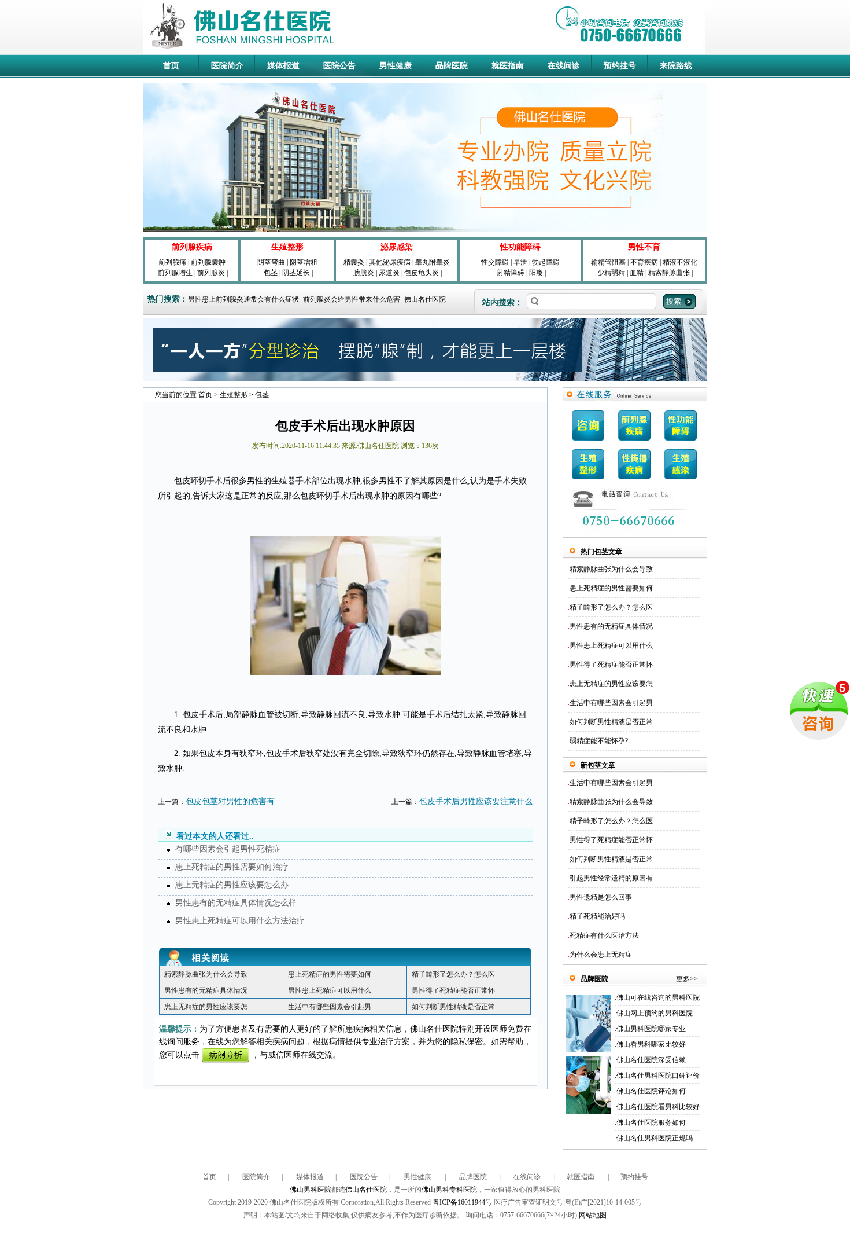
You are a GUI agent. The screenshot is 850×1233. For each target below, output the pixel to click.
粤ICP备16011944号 (462, 1202)
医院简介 (227, 65)
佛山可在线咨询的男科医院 (658, 997)
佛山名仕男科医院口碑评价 (658, 1075)
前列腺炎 (211, 273)
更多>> (687, 979)
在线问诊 (564, 65)
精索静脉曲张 (669, 273)
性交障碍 (495, 262)
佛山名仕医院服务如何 (651, 1122)
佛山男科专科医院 (449, 1190)
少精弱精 (611, 273)
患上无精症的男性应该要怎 (205, 1007)
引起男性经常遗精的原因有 (611, 878)
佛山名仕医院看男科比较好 (658, 1107)
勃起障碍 (546, 262)
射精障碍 (510, 273)
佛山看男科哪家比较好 (651, 1044)
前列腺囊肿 (208, 262)
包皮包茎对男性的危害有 (230, 801)
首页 (171, 65)
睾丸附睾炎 (432, 262)
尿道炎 (389, 273)
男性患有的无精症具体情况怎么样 (236, 902)
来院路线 (676, 65)
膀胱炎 (363, 273)
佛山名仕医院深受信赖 (651, 1060)
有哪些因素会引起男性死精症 (227, 849)
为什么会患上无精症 (601, 955)
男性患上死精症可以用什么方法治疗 (240, 920)
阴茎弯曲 (271, 262)
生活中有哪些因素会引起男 (329, 1007)
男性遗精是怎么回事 (601, 897)
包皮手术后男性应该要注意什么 (476, 801)
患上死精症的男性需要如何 (329, 974)
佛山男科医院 (310, 1190)
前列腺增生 (175, 273)
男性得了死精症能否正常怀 (453, 990)
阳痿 (536, 273)
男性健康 (395, 65)
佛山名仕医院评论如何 (651, 1091)
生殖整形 (287, 247)
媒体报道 (283, 65)
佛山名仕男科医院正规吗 (654, 1138)
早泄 (520, 262)
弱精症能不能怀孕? (599, 741)
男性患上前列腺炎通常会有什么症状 (243, 299)
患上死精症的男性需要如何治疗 (232, 867)
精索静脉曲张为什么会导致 (205, 974)
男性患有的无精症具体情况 (205, 990)
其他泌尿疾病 (390, 262)
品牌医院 (451, 65)
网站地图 (593, 1215)
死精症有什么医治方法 (604, 935)
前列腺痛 (172, 262)
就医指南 (507, 65)
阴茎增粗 (303, 262)
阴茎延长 (296, 273)
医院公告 (339, 65)
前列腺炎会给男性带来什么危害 (351, 299)
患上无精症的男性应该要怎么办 (232, 884)
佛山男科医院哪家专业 (651, 1029)
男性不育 (644, 247)
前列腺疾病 (192, 247)
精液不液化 (680, 262)
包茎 (271, 273)
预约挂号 (620, 65)
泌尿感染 (396, 247)
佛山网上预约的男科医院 (654, 1013)
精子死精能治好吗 (597, 916)
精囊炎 (353, 262)
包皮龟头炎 (421, 273)
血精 (637, 273)
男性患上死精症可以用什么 (329, 990)
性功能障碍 (520, 247)
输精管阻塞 (608, 262)
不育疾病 (644, 262)
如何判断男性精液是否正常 (453, 1007)
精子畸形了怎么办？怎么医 (453, 974)
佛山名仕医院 (425, 299)
